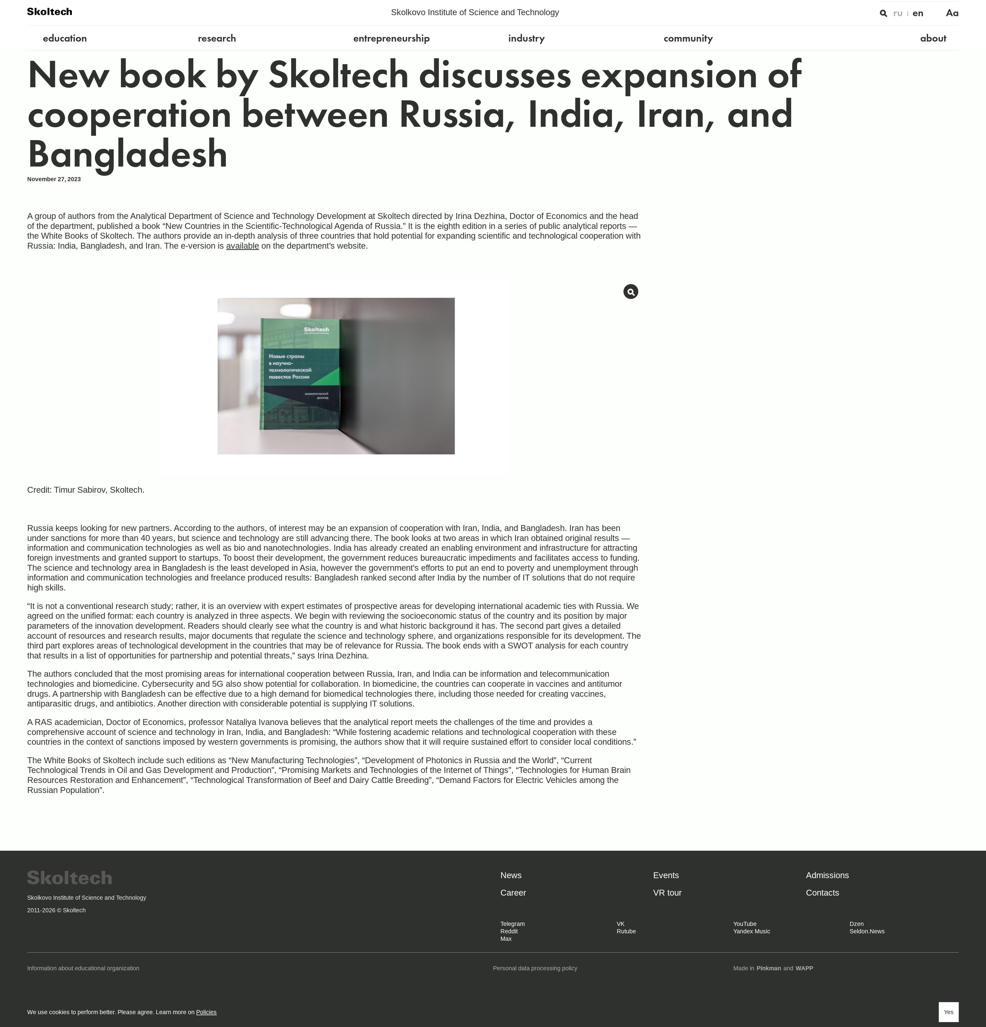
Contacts (822, 892)
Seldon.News (867, 931)
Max (506, 938)
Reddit (509, 931)
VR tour (667, 892)
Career (513, 892)
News (511, 875)
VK (620, 924)
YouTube (745, 924)
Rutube (626, 931)
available (242, 245)
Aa (952, 13)
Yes (949, 1012)
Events (666, 875)
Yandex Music (751, 931)
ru (898, 13)
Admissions (827, 875)
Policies (206, 1012)
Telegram (512, 924)
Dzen (857, 924)
